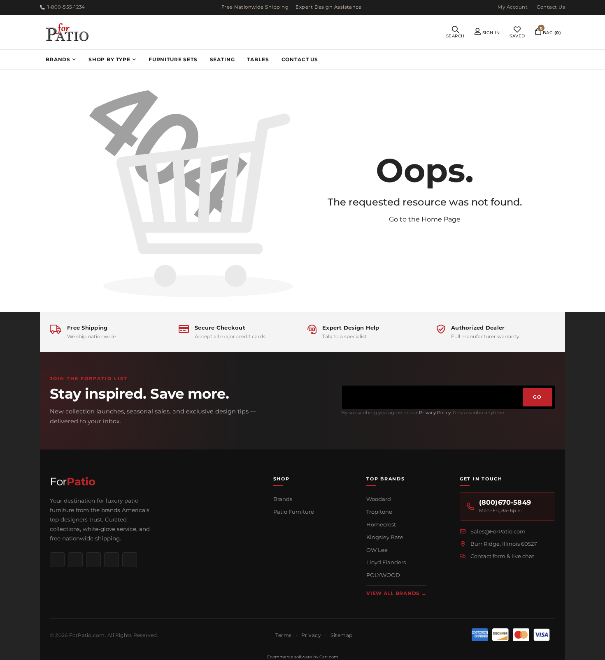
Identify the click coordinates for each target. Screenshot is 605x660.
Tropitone (379, 511)
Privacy (311, 635)
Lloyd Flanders (386, 562)
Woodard (378, 499)
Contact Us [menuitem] (300, 59)
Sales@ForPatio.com (498, 531)
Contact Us (551, 7)
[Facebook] (57, 559)
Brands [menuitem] (58, 59)
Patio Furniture (293, 511)
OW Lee (377, 550)
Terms (283, 635)
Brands (282, 499)
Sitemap (341, 635)
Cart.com (328, 657)
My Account (513, 7)
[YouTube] (111, 559)
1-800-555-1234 (66, 7)
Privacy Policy (435, 412)
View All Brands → (396, 593)
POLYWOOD (383, 575)
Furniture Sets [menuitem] (173, 59)
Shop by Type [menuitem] (109, 59)
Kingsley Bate (384, 537)
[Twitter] (129, 559)
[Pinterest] (93, 559)
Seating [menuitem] (222, 59)
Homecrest (381, 524)
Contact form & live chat (502, 556)
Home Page (441, 219)
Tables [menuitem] (258, 59)
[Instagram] (75, 559)
